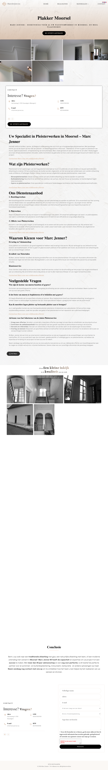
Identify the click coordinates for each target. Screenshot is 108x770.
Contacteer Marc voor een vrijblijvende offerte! (26, 158)
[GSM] (58, 101)
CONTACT (101, 4)
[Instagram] (12, 119)
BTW (62, 108)
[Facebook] (9, 119)
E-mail (13, 108)
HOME (45, 4)
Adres (13, 101)
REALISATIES (62, 4)
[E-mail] (9, 108)
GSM (62, 101)
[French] (106, 2)
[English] (104, 2)
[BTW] (58, 108)
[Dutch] (103, 2)
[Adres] (9, 101)
